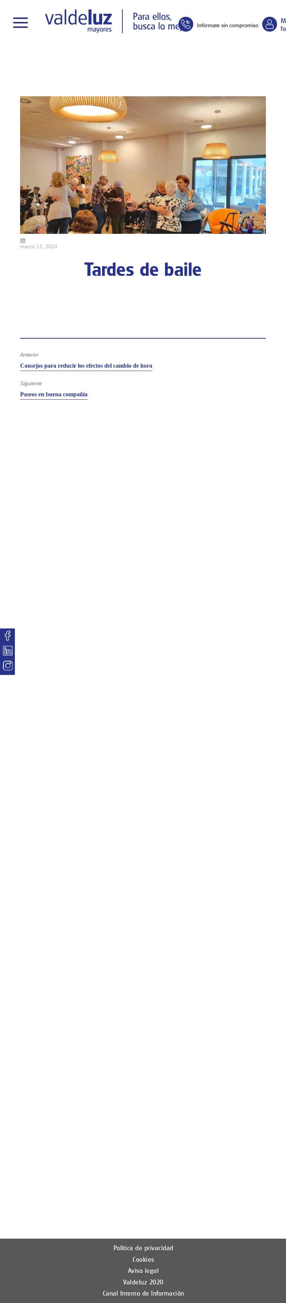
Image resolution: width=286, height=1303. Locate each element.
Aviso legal (143, 1270)
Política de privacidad (144, 1248)
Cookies (143, 1259)
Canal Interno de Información (143, 1293)
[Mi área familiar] (269, 24)
